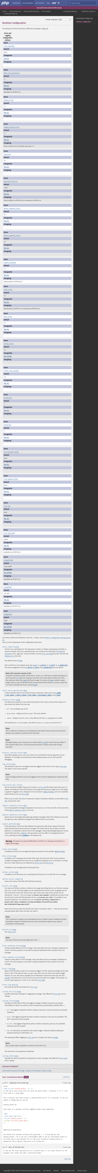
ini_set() (44, 742)
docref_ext (7, 425)
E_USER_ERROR (31, 695)
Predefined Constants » (88, 11)
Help (48, 3)
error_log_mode (9, 533)
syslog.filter (8, 587)
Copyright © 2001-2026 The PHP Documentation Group (21, 1171)
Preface (4, 11)
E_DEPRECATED (62, 665)
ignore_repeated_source (12, 235)
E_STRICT (52, 665)
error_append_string (11, 479)
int (18, 647)
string (18, 700)
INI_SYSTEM (7, 356)
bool (25, 690)
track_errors (8, 290)
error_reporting (9, 46)
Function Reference (15, 11)
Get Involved (39, 3)
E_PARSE (57, 695)
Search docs (76, 3)
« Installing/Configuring (70, 11)
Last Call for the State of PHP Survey (49, 8)
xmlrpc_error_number (11, 371)
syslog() (7, 978)
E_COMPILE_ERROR (20, 695)
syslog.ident (8, 614)
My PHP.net (47, 1171)
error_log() (25, 794)
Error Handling (46, 11)
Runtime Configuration (84, 22)
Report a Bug (46, 1071)
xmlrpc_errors (8, 344)
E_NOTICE (43, 665)
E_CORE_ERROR (9, 695)
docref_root (8, 398)
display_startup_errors (11, 127)
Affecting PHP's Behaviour (31, 11)
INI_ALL (6, 59)
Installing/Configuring (10, 14)
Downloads (16, 3)
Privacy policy (82, 1171)
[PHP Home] (5, 3)
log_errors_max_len (11, 181)
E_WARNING (25, 835)
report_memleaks (10, 262)
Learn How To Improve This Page (13, 1071)
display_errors (9, 100)
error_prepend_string (11, 452)
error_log (7, 506)
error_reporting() (47, 654)
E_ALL (20, 661)
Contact (56, 1171)
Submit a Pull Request (33, 1071)
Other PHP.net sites (68, 1171)
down (7, 1082)
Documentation (27, 3)
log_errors (7, 154)
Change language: (51, 19)
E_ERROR (58, 693)
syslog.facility (8, 560)
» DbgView (23, 833)
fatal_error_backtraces (12, 73)
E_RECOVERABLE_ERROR (44, 695)
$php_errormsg (49, 792)
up (3, 1147)
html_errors (8, 317)
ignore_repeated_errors (12, 208)
